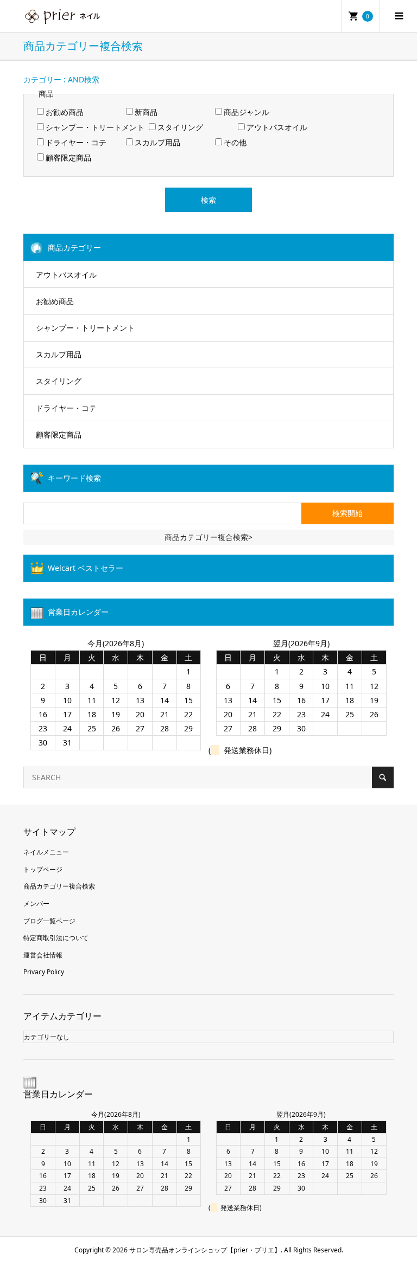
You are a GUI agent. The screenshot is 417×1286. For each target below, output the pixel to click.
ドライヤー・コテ (76, 142)
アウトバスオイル (277, 127)
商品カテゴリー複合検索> (208, 537)
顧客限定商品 (68, 157)
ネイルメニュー (46, 852)
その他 (235, 142)
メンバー (36, 903)
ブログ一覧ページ (49, 920)
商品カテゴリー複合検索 (59, 886)
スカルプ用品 (157, 142)
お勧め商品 (65, 112)
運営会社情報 (42, 955)
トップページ (42, 869)
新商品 (146, 112)
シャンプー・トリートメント (95, 127)
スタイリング (180, 127)
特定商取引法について (56, 937)
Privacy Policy (43, 971)
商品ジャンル (246, 112)
